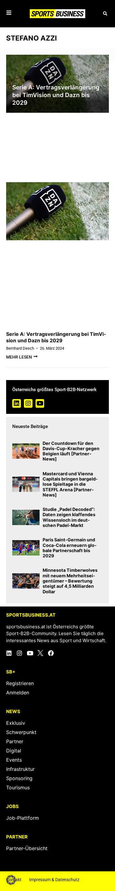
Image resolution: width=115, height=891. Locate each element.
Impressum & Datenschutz (54, 879)
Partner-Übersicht (27, 848)
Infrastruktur (20, 769)
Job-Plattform (22, 818)
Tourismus (18, 787)
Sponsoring (19, 778)
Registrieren (20, 683)
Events (14, 760)
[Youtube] (40, 403)
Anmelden (17, 692)
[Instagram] (28, 403)
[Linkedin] (16, 403)
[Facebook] (51, 653)
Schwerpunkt (21, 732)
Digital (13, 751)
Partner (14, 741)
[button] (105, 14)
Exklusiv (15, 723)
